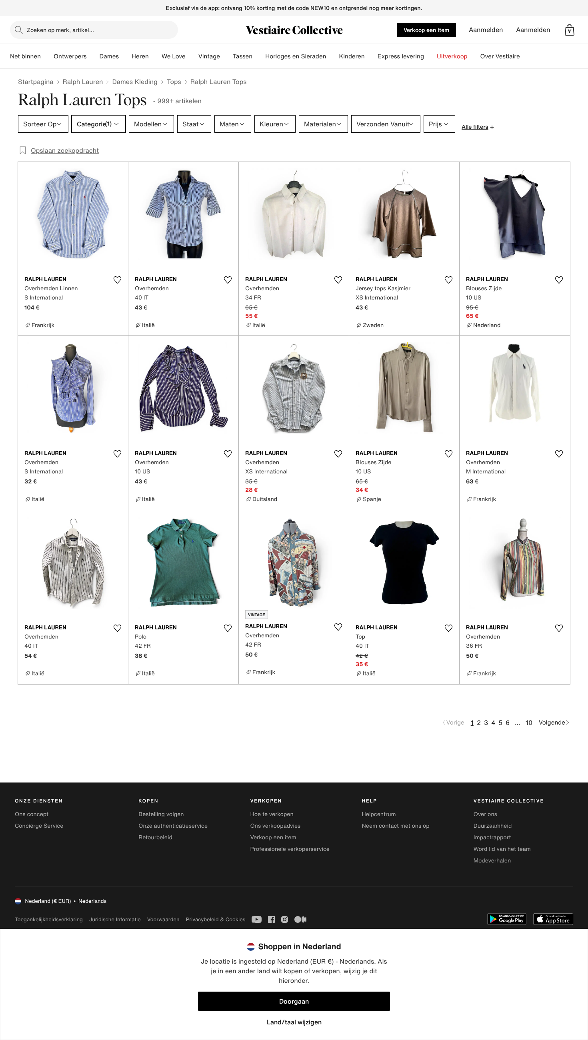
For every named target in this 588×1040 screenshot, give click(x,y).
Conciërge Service (39, 826)
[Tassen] (259, 56)
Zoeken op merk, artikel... (60, 30)
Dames (109, 56)
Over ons (485, 814)
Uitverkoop (452, 56)
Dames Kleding (135, 81)
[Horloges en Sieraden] (332, 56)
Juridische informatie (115, 919)
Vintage (209, 56)
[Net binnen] (47, 56)
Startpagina (36, 81)
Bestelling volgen (161, 814)
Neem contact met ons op (396, 826)
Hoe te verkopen (271, 814)
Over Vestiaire (500, 56)
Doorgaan (294, 1001)
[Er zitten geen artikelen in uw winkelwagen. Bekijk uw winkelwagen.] (569, 30)
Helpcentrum (379, 814)
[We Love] (192, 56)
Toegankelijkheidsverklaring (49, 919)
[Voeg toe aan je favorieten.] (117, 280)
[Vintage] (226, 56)
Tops (174, 81)
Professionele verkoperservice (289, 849)
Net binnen (25, 56)
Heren (140, 56)
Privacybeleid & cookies (216, 919)
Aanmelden (486, 30)
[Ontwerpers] (93, 56)
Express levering (401, 56)
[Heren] (155, 56)
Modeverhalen (492, 860)
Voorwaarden (163, 919)
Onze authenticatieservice (173, 826)
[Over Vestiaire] (526, 56)
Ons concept (31, 814)
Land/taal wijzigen (294, 1022)
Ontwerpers (70, 56)
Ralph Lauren (83, 81)
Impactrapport (492, 837)
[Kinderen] (371, 56)
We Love (174, 56)
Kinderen (351, 56)
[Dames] (125, 56)
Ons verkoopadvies (275, 826)
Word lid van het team (502, 849)
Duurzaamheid (493, 826)
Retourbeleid (155, 837)
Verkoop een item (426, 30)
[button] (569, 30)
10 (529, 722)
